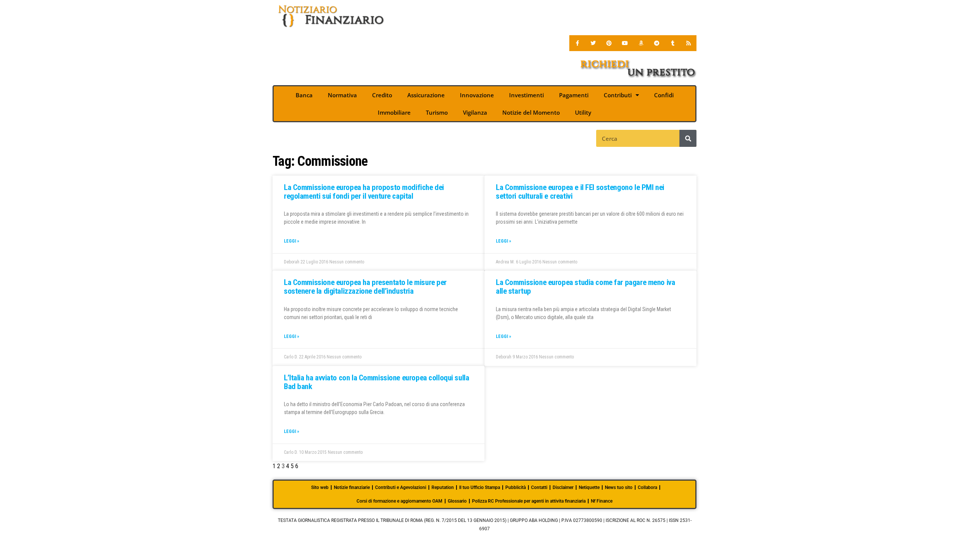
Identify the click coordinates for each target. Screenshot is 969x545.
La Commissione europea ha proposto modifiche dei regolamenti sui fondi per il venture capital (364, 192)
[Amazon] (641, 43)
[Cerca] (687, 138)
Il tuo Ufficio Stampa (479, 487)
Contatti (539, 487)
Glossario (457, 501)
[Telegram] (657, 43)
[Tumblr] (673, 43)
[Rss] (688, 43)
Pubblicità (515, 487)
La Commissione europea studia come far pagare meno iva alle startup (585, 287)
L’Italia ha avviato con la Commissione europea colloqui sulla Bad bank (376, 382)
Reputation (443, 487)
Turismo (437, 112)
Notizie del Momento (531, 112)
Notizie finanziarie (352, 487)
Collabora (647, 487)
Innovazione (477, 95)
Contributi (618, 95)
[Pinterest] (609, 43)
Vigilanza (475, 112)
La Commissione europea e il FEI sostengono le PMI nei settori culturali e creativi (580, 192)
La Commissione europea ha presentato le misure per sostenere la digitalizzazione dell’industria (365, 287)
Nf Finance (601, 501)
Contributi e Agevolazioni (400, 487)
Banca (304, 95)
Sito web (320, 487)
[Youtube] (625, 43)
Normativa (342, 95)
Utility (583, 112)
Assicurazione (426, 95)
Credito (382, 95)
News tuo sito (618, 487)
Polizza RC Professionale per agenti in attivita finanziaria (529, 501)
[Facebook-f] (577, 43)
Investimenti (526, 95)
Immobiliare (394, 112)
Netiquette (589, 487)
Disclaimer (563, 487)
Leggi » (291, 241)
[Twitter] (593, 43)
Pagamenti (574, 95)
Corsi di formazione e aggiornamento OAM (399, 501)
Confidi (664, 95)
